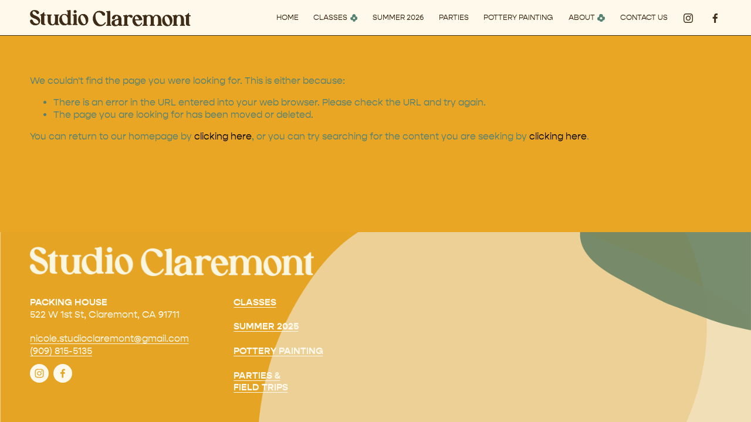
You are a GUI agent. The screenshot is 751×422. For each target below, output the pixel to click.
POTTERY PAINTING (518, 17)
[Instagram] (688, 18)
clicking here (223, 136)
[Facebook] (715, 18)
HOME (287, 17)
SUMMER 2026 (398, 17)
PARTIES (454, 17)
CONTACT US (644, 17)
